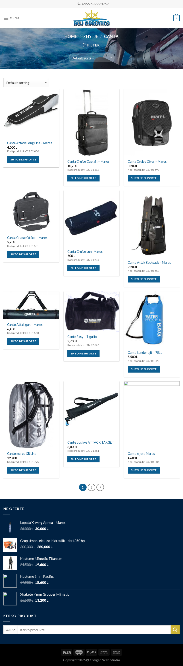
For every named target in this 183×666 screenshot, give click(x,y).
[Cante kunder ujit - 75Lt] (152, 319)
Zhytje (90, 36)
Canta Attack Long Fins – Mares (29, 143)
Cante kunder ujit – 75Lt (145, 352)
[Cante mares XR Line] (31, 414)
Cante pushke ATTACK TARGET (90, 442)
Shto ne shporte (23, 159)
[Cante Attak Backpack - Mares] (152, 223)
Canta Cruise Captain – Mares (88, 161)
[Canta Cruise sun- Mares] (91, 218)
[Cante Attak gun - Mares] (31, 305)
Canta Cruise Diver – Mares (147, 161)
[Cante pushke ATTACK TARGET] (91, 409)
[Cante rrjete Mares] (152, 414)
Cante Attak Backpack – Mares (149, 262)
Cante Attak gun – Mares (25, 325)
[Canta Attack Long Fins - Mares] (31, 113)
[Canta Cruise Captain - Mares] (91, 122)
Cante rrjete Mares (141, 453)
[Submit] (175, 629)
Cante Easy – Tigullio (82, 337)
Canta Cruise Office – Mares (27, 238)
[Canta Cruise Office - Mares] (31, 211)
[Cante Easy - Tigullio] (91, 311)
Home (70, 36)
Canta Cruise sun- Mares (85, 251)
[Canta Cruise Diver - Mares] (152, 122)
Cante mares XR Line (21, 453)
